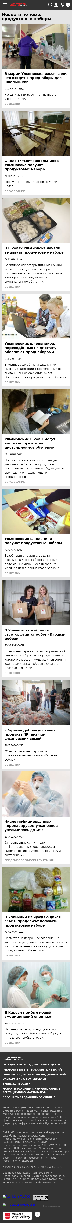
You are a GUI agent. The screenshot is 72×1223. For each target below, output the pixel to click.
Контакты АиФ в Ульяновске (24, 1079)
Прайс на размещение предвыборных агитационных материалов (31, 1090)
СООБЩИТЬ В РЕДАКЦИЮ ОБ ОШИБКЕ (29, 1097)
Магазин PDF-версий (46, 1069)
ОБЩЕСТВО (12, 104)
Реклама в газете (15, 1069)
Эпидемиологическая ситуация (29, 860)
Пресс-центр (50, 1064)
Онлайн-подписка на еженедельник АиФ (34, 1074)
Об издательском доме (20, 1064)
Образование (15, 191)
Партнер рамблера (51, 1206)
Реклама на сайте (16, 1084)
